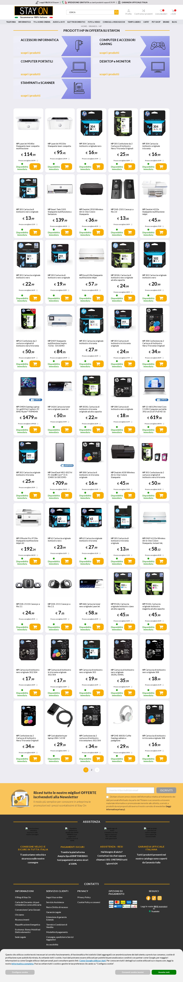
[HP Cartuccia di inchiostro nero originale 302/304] (28, 649)
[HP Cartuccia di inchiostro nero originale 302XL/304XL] (123, 649)
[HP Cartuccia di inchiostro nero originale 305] (28, 189)
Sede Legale (20, 937)
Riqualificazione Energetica (27, 924)
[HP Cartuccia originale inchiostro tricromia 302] (28, 452)
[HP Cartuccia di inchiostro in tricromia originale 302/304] (60, 649)
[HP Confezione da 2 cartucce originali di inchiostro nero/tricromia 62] (28, 320)
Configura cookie (20, 972)
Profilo (128, 14)
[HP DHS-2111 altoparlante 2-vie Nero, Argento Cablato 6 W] (60, 584)
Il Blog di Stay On (23, 897)
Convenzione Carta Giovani (27, 909)
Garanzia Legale (53, 912)
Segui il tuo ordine (54, 897)
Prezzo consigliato (24, 160)
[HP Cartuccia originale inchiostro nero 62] (60, 518)
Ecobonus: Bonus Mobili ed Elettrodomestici (27, 930)
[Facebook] (148, 898)
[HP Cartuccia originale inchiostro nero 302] (154, 255)
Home (84, 26)
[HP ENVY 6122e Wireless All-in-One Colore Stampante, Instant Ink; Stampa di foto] (154, 518)
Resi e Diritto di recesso (57, 907)
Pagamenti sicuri (73, 846)
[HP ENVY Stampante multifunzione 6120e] (91, 255)
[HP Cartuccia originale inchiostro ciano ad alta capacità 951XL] (123, 584)
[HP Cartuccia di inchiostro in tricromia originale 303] (123, 320)
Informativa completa (22, 963)
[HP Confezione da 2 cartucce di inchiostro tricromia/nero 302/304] (91, 715)
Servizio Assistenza (55, 902)
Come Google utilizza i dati (92, 960)
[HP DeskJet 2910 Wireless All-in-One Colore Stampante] (91, 189)
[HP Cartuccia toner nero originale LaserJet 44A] (91, 584)
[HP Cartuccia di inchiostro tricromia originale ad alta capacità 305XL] (91, 386)
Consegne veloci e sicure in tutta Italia (33, 848)
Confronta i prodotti (143, 14)
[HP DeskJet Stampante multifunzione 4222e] (154, 189)
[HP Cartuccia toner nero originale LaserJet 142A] (60, 386)
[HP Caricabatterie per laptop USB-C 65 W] (60, 715)
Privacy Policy (84, 897)
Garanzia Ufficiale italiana (151, 848)
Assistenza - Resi (111, 846)
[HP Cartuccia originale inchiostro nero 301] (28, 255)
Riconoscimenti (22, 919)
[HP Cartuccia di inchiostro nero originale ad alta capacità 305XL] (123, 255)
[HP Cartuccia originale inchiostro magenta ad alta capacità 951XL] (154, 584)
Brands (93, 26)
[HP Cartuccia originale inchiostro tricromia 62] (91, 518)
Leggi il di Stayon (49, 2)
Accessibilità (52, 944)
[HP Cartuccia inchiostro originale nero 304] (91, 123)
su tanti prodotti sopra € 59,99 (91, 2)
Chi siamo (19, 914)
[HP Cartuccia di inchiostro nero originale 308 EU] (123, 386)
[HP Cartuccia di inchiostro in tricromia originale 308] (91, 452)
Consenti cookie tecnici (133, 972)
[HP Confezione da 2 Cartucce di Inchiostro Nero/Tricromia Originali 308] (154, 320)
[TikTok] (154, 898)
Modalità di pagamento (57, 932)
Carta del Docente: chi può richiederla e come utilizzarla (28, 903)
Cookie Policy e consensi (88, 902)
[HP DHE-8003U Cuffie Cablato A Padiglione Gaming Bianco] (123, 715)
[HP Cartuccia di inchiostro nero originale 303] (60, 255)
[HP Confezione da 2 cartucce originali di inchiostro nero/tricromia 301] (154, 452)
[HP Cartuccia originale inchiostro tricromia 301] (91, 320)
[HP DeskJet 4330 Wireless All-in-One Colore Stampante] (123, 452)
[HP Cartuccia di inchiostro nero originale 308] (154, 649)
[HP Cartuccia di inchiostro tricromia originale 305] (123, 518)
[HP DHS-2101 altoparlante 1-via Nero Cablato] (123, 189)
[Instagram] (159, 898)
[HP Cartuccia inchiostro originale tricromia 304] (154, 123)
